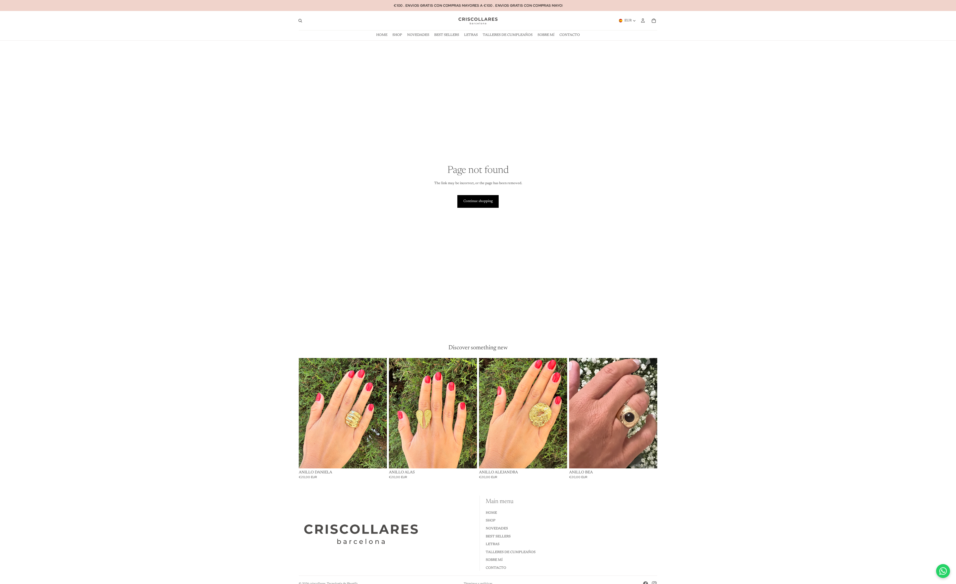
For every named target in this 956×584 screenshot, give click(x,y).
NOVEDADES (497, 528)
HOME (491, 513)
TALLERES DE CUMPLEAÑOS (511, 552)
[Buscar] (300, 20)
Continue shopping (478, 201)
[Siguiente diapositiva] (649, 413)
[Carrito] (653, 20)
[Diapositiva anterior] (576, 413)
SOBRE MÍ (494, 560)
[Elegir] (649, 460)
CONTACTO (496, 568)
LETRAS (492, 544)
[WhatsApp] (943, 571)
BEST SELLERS (498, 536)
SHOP (490, 521)
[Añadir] (379, 460)
